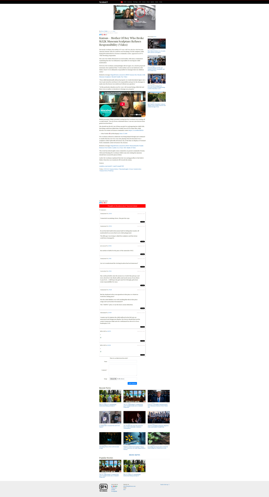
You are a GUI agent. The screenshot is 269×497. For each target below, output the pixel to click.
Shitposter (114, 488)
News (114, 31)
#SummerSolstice (113, 169)
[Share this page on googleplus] (103, 34)
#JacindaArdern (137, 169)
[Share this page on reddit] (106, 34)
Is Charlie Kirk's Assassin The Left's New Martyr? (109, 426)
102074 (109, 331)
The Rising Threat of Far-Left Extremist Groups (109, 447)
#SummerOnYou (103, 170)
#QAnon (131, 169)
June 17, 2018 (123, 133)
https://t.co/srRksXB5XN (136, 130)
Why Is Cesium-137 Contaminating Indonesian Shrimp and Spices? (107, 405)
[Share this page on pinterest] (104, 34)
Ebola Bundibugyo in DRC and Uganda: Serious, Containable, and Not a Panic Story (156, 69)
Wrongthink (114, 491)
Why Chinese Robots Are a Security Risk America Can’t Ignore (156, 51)
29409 (110, 312)
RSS (124, 489)
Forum (160, 2)
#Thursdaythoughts (123, 169)
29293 (110, 213)
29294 (110, 226)
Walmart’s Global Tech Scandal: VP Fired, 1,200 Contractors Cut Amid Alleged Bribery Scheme (134, 448)
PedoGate (129, 2)
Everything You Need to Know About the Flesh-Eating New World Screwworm (158, 447)
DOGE (125, 2)
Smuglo (113, 489)
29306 (110, 246)
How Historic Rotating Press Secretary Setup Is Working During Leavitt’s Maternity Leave (156, 87)
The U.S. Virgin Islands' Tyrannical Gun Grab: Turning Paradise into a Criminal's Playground (133, 406)
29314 (110, 271)
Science (144, 2)
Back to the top (164, 484)
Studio (156, 2)
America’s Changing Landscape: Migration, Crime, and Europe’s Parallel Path (158, 426)
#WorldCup (110, 170)
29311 (110, 258)
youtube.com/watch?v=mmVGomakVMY (111, 166)
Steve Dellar (104, 31)
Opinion (152, 2)
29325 (110, 289)
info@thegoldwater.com (129, 486)
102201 (109, 345)
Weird (148, 2)
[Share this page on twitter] (100, 34)
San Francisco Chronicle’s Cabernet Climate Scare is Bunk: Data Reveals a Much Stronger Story (157, 105)
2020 (140, 2)
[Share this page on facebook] (101, 34)
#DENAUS (106, 169)
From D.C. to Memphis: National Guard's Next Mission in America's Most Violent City (158, 406)
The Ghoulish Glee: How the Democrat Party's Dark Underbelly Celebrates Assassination (133, 427)
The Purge (135, 2)
